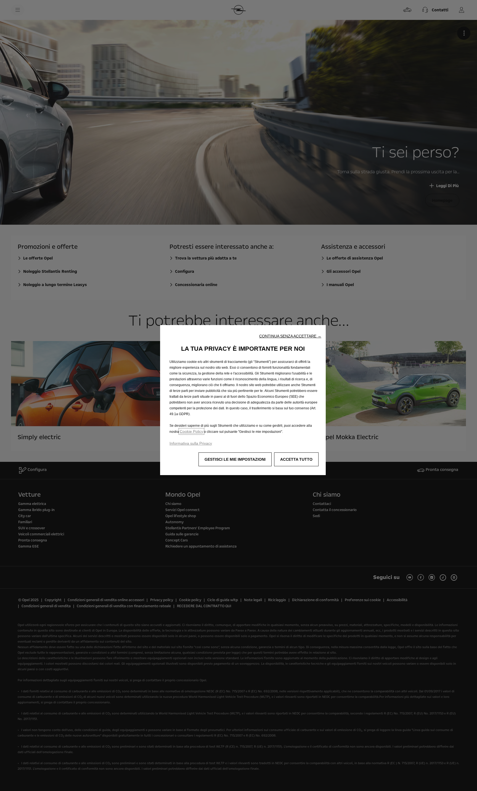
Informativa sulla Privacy (190, 443)
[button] (290, 336)
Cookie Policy (191, 431)
